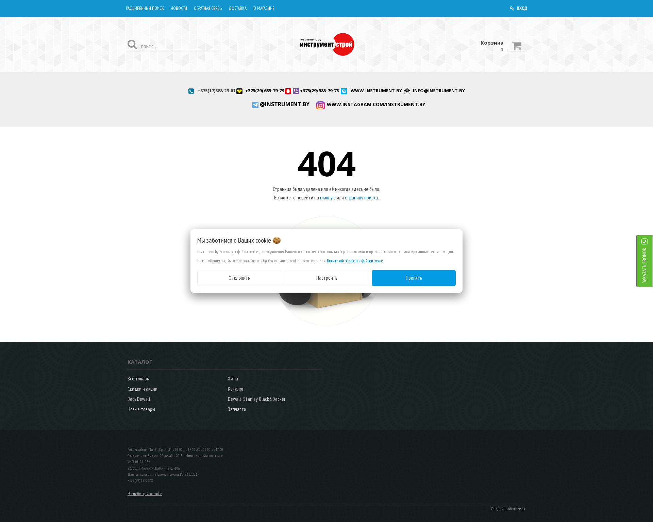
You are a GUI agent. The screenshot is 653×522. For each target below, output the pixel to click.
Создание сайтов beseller (508, 508)
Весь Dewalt (139, 399)
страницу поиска (361, 197)
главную (328, 197)
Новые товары (141, 409)
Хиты (233, 378)
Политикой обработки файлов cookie (355, 261)
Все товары (139, 378)
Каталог (236, 389)
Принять (414, 278)
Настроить (326, 278)
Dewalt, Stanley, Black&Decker (256, 399)
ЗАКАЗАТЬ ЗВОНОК (644, 265)
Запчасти (237, 409)
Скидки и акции (142, 389)
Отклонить (239, 278)
